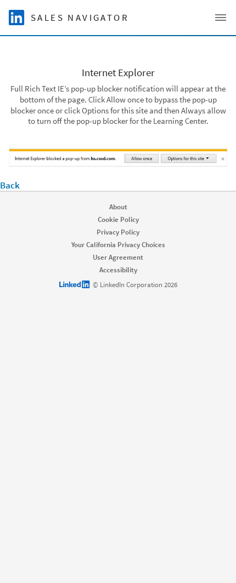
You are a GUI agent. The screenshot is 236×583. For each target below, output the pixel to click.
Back (10, 185)
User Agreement (118, 257)
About (118, 207)
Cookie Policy (118, 219)
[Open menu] (221, 17)
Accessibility (118, 270)
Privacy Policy (118, 232)
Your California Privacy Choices (118, 244)
